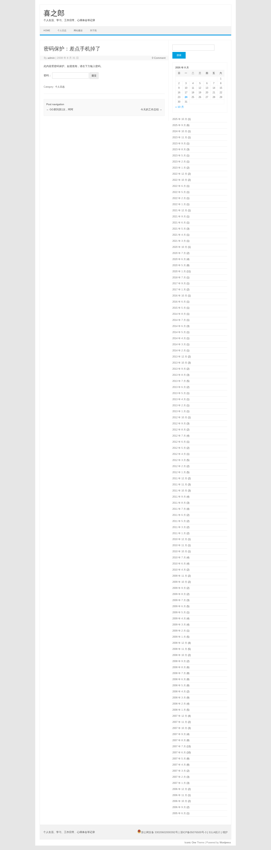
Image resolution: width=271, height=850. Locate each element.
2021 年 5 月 (179, 228)
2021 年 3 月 (179, 241)
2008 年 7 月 (179, 673)
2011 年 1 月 (179, 533)
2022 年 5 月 (179, 192)
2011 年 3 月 (179, 527)
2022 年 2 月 (179, 198)
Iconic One (190, 842)
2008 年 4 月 (179, 691)
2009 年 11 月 (179, 575)
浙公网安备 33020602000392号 (160, 832)
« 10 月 (179, 107)
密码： (48, 75)
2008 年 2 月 (179, 703)
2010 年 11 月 (179, 545)
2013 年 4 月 (179, 399)
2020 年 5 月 (179, 265)
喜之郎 (54, 13)
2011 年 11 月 (179, 484)
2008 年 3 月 (179, 697)
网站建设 (78, 30)
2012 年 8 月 (179, 429)
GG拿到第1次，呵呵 (59, 109)
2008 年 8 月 (179, 667)
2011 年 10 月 (179, 490)
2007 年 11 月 (179, 722)
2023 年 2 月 (179, 161)
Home (47, 30)
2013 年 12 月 (179, 356)
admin (51, 57)
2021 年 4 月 (179, 234)
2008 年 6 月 (179, 679)
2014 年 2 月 (179, 350)
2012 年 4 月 (179, 454)
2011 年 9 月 (179, 496)
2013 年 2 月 (179, 405)
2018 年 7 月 (179, 277)
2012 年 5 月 (179, 448)
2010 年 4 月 (179, 569)
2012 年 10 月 (179, 417)
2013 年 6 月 (179, 387)
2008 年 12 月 (179, 643)
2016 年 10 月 (179, 295)
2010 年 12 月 (179, 539)
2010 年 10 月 (179, 551)
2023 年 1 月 (179, 167)
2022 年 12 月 (179, 173)
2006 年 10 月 (179, 801)
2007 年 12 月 (179, 716)
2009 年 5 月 (179, 612)
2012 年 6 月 (179, 441)
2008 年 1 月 (179, 709)
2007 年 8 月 (179, 740)
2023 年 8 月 (179, 149)
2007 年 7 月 (179, 746)
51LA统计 (215, 832)
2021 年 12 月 (179, 210)
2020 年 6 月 (179, 259)
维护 (225, 832)
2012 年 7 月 (179, 435)
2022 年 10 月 (179, 180)
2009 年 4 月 (179, 618)
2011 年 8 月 (179, 502)
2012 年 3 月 (179, 460)
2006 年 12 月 (179, 789)
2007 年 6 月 (179, 752)
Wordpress (225, 842)
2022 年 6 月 (179, 186)
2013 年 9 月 (179, 368)
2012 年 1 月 (179, 472)
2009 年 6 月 (179, 606)
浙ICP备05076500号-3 (193, 832)
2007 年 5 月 (179, 758)
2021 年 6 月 (179, 222)
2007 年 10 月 (179, 728)
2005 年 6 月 (179, 813)
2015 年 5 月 (179, 307)
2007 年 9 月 (179, 734)
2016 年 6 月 (179, 301)
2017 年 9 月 (179, 283)
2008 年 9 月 (179, 661)
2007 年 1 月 (179, 783)
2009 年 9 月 (179, 588)
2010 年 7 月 (179, 557)
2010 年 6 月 (179, 563)
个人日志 (62, 30)
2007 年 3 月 (179, 770)
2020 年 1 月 (179, 271)
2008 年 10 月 (179, 655)
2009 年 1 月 (179, 636)
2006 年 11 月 (179, 795)
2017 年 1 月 (179, 289)
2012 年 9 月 (179, 423)
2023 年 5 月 (179, 155)
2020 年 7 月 (179, 253)
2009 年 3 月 (179, 624)
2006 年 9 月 (179, 807)
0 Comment (159, 57)
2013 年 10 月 (179, 362)
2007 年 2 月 (179, 777)
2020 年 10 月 (179, 247)
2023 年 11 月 (179, 137)
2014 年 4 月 (179, 338)
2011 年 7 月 (179, 509)
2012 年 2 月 (179, 466)
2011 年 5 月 (179, 521)
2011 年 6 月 (179, 515)
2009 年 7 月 (179, 600)
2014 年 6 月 (179, 326)
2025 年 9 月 (179, 125)
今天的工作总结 (151, 109)
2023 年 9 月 (179, 143)
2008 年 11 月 (179, 649)
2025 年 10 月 (179, 119)
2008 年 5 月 (179, 685)
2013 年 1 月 (179, 411)
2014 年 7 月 (179, 320)
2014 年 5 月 (179, 332)
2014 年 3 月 (179, 344)
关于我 (93, 30)
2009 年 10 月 (179, 582)
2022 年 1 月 (179, 204)
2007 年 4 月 (179, 764)
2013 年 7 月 (179, 381)
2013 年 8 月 (179, 375)
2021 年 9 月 (179, 216)
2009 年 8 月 (179, 594)
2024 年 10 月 (179, 131)
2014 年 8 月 (179, 314)
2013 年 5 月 (179, 393)
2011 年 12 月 (179, 478)
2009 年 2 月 (179, 630)
